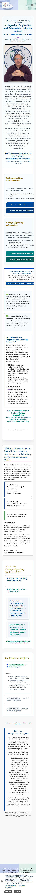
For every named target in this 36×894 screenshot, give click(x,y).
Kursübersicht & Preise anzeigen (19, 430)
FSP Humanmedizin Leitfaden (12, 723)
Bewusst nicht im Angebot (18, 699)
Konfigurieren (8, 887)
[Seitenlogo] (5, 5)
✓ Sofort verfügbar (17, 666)
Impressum (22, 885)
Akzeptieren (8, 891)
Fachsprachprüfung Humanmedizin (17, 579)
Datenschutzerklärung (10, 885)
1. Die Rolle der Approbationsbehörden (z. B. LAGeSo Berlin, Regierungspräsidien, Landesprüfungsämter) (15, 489)
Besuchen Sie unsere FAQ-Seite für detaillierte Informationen (18, 642)
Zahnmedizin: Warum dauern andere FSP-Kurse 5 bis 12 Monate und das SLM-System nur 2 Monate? (18, 629)
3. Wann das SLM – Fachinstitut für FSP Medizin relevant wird (17, 515)
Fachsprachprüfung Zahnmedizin (17, 590)
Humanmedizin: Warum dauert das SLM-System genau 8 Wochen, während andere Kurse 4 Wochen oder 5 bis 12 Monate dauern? (18, 608)
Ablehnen (17, 891)
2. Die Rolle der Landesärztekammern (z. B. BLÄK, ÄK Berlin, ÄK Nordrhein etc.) (17, 504)
